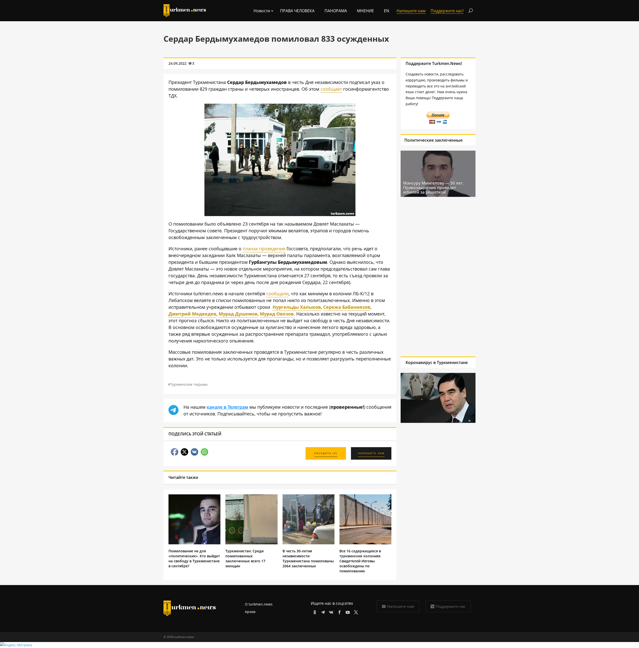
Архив (250, 611)
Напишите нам (400, 606)
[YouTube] (347, 611)
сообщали (277, 294)
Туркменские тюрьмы (189, 384)
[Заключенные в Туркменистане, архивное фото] (279, 214)
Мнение (365, 10)
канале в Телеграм (227, 407)
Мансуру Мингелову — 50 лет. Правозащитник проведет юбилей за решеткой (433, 187)
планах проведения (264, 249)
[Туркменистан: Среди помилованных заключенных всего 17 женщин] (251, 543)
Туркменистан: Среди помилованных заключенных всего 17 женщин (245, 558)
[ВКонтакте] (330, 611)
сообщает (331, 89)
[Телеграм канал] (322, 611)
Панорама (335, 10)
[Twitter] (355, 611)
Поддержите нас (451, 606)
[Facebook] (338, 611)
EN (386, 10)
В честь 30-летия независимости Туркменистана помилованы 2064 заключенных (308, 558)
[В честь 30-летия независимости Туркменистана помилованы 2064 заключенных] (308, 543)
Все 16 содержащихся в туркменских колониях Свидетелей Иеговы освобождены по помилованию (360, 561)
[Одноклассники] (314, 611)
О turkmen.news (259, 604)
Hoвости (262, 10)
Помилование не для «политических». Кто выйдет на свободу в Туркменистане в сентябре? (194, 558)
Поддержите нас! (447, 10)
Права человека (297, 10)
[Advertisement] (438, 276)
